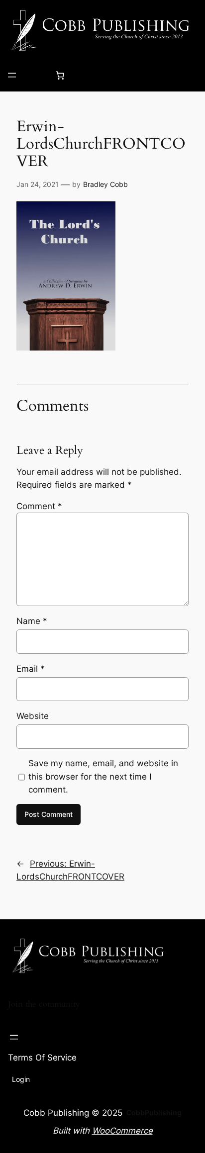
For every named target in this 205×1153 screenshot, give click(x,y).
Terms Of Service (42, 1058)
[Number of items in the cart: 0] (60, 75)
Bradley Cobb (105, 184)
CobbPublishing (154, 1112)
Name (31, 621)
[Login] (36, 75)
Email (30, 669)
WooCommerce (122, 1131)
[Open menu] (12, 75)
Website (32, 716)
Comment (39, 506)
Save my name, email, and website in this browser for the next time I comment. (103, 776)
